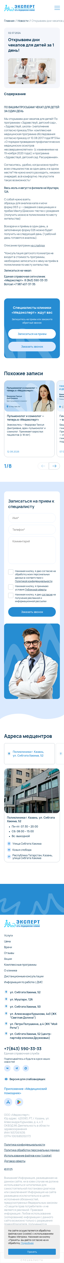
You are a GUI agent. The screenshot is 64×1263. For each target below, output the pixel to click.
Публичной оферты (35, 589)
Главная (9, 20)
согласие (47, 594)
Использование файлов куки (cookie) (28, 1155)
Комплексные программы (20, 964)
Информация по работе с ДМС (23, 982)
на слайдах (38, 245)
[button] (43, 466)
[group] (29, 418)
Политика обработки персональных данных (32, 1150)
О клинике (10, 970)
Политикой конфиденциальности (33, 581)
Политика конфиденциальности (24, 1144)
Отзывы (9, 953)
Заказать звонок (32, 346)
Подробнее (27, 1243)
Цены (7, 941)
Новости (23, 20)
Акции (8, 958)
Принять (32, 1251)
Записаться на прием (32, 334)
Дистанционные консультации (24, 976)
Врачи (8, 947)
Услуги (8, 935)
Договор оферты (14, 1161)
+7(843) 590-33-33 (22, 1049)
